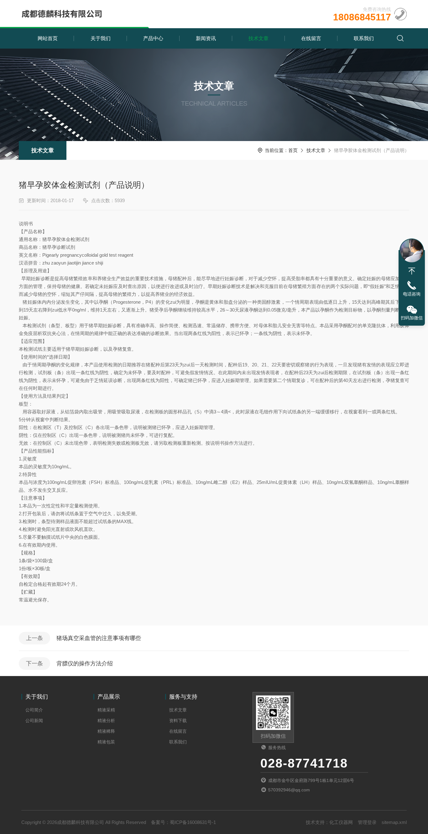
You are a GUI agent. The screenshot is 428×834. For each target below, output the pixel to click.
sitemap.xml (394, 822)
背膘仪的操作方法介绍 (84, 663)
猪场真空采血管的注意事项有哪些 (98, 638)
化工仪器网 (341, 822)
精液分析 (106, 720)
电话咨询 (411, 293)
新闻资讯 (206, 38)
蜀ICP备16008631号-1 (193, 822)
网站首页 (48, 38)
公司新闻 (34, 720)
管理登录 (367, 822)
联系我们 (364, 38)
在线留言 (311, 38)
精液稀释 (106, 731)
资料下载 (178, 720)
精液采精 (106, 709)
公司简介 (34, 709)
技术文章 (258, 38)
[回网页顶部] (411, 271)
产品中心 (153, 38)
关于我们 (101, 38)
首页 (293, 150)
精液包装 (106, 741)
